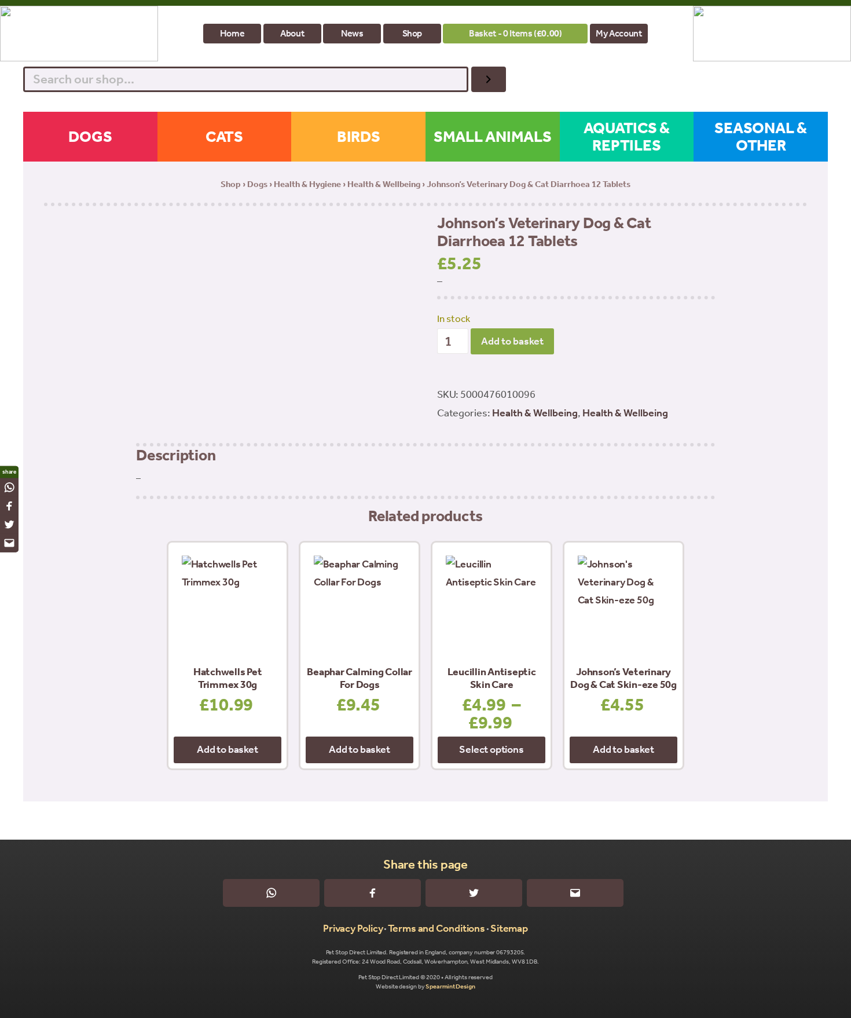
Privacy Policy (353, 928)
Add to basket (512, 341)
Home (232, 33)
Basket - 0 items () (515, 33)
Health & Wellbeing (383, 184)
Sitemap (509, 928)
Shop (412, 33)
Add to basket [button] (227, 749)
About (292, 33)
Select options (491, 749)
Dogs (257, 184)
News (352, 33)
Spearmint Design (450, 986)
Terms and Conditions (436, 928)
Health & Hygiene (307, 184)
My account (618, 33)
